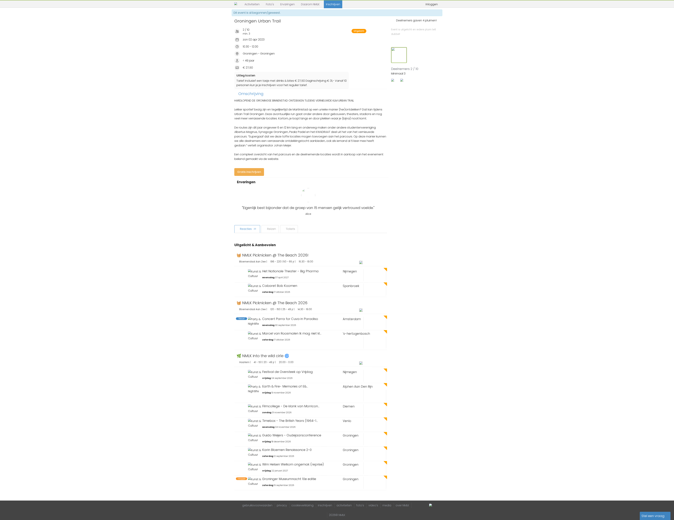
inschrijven (325, 505)
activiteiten (344, 505)
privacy (282, 505)
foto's (360, 505)
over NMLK (402, 505)
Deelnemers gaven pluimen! (414, 27)
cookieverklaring (302, 505)
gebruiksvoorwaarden (257, 505)
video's (373, 505)
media (386, 505)
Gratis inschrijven (249, 172)
